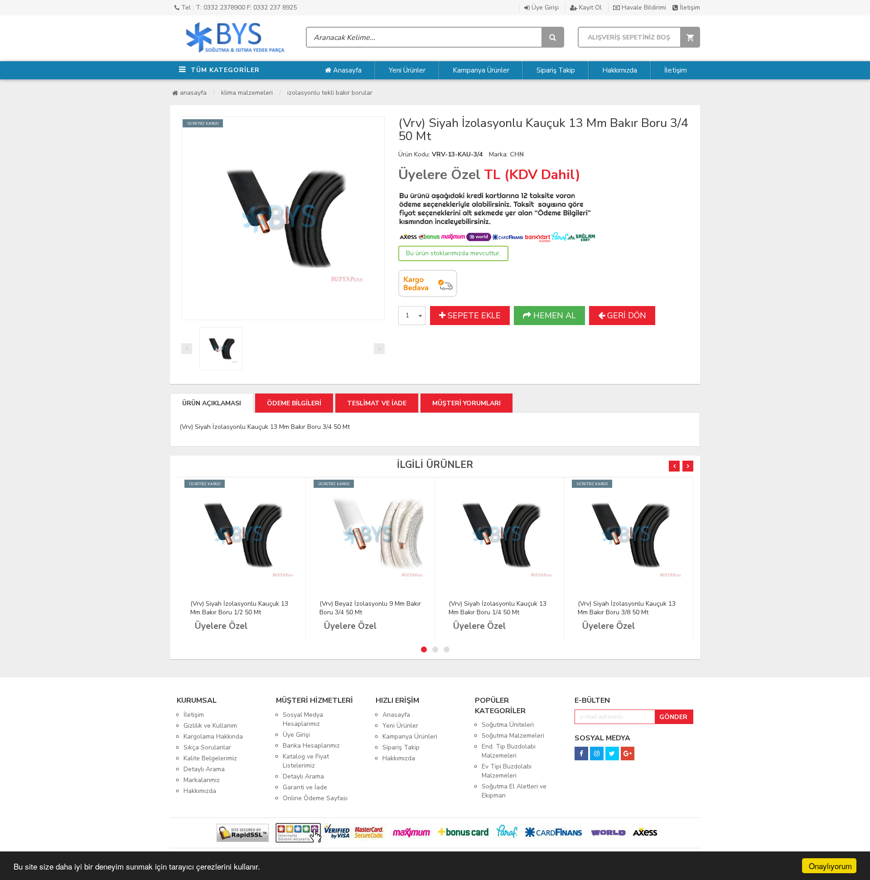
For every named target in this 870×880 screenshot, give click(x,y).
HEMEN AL (553, 315)
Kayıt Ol (589, 7)
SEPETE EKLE (473, 315)
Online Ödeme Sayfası (315, 798)
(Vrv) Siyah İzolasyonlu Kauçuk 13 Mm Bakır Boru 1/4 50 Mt (497, 608)
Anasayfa (346, 70)
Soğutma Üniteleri (508, 724)
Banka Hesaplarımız (311, 745)
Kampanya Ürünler (481, 70)
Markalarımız (202, 780)
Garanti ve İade (305, 787)
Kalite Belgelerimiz (210, 758)
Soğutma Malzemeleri (513, 735)
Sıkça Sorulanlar (207, 747)
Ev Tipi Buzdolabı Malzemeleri (507, 771)
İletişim (689, 7)
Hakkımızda (619, 70)
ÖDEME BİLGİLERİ (294, 403)
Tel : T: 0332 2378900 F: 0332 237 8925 (238, 7)
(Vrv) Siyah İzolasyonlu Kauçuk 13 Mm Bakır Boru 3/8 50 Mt (627, 608)
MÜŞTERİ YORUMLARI (466, 403)
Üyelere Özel (439, 174)
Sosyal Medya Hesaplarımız (303, 719)
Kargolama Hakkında (213, 736)
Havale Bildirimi (643, 7)
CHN (517, 154)
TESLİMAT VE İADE (376, 403)
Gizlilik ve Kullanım (210, 725)
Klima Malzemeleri (247, 92)
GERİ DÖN (625, 315)
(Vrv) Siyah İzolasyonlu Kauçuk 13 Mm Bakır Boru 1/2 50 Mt (239, 608)
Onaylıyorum (830, 865)
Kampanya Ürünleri (409, 736)
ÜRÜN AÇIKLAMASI (211, 403)
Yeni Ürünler (407, 70)
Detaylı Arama (204, 769)
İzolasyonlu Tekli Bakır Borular (329, 92)
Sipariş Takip (555, 70)
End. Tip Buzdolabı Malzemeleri (509, 751)
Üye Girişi (544, 7)
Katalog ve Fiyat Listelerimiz (306, 761)
